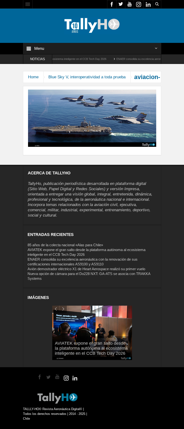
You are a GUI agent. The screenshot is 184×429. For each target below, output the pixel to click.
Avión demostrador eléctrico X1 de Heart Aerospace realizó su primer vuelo (86, 269)
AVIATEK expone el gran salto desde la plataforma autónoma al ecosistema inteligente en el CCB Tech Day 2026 (91, 348)
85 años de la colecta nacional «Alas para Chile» (65, 245)
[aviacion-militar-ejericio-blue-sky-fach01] (92, 118)
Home (33, 77)
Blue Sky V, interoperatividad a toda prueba (87, 77)
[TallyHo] (92, 25)
